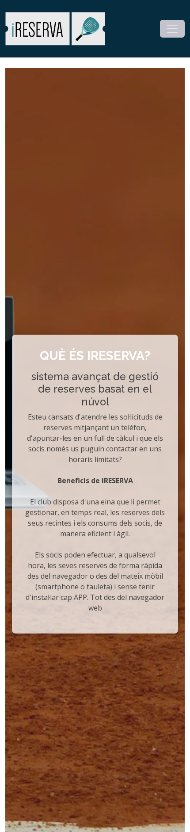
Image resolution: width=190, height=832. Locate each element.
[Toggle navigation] (172, 29)
